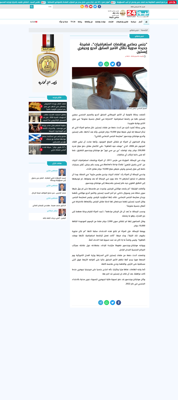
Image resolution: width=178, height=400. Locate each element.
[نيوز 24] (138, 14)
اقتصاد (110, 21)
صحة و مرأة (63, 21)
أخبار (140, 21)
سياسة (133, 21)
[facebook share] (118, 64)
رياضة (80, 21)
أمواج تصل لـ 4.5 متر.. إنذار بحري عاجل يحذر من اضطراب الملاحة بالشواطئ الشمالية (86, 2)
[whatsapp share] (106, 64)
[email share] (100, 64)
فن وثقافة (89, 21)
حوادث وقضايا (100, 21)
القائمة (32, 21)
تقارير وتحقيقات (122, 21)
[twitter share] (112, 64)
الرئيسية (144, 30)
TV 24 (73, 21)
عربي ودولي (134, 30)
